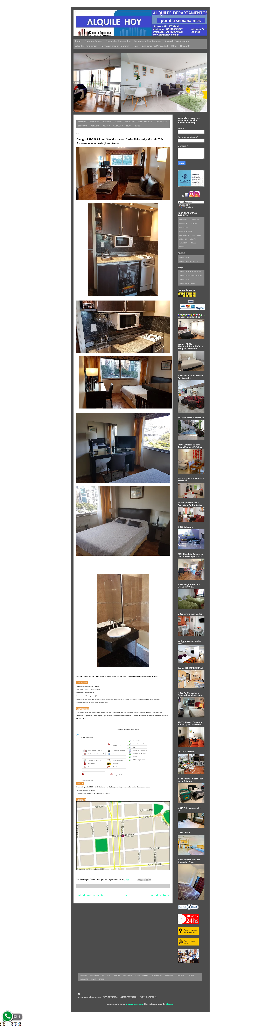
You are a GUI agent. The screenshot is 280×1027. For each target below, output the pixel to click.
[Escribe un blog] (141, 879)
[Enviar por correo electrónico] (138, 879)
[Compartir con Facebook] (147, 879)
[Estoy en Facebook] (186, 196)
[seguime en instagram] (192, 196)
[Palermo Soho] (135, 111)
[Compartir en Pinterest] (149, 879)
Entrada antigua (159, 895)
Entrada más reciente (90, 895)
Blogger (170, 1004)
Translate (188, 207)
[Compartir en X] (144, 879)
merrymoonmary (134, 1004)
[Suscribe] (183, 196)
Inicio (126, 895)
